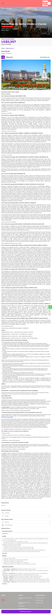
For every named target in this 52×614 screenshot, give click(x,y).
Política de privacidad (40, 597)
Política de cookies (39, 600)
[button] (49, 3)
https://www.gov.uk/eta (7, 417)
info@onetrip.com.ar (24, 608)
